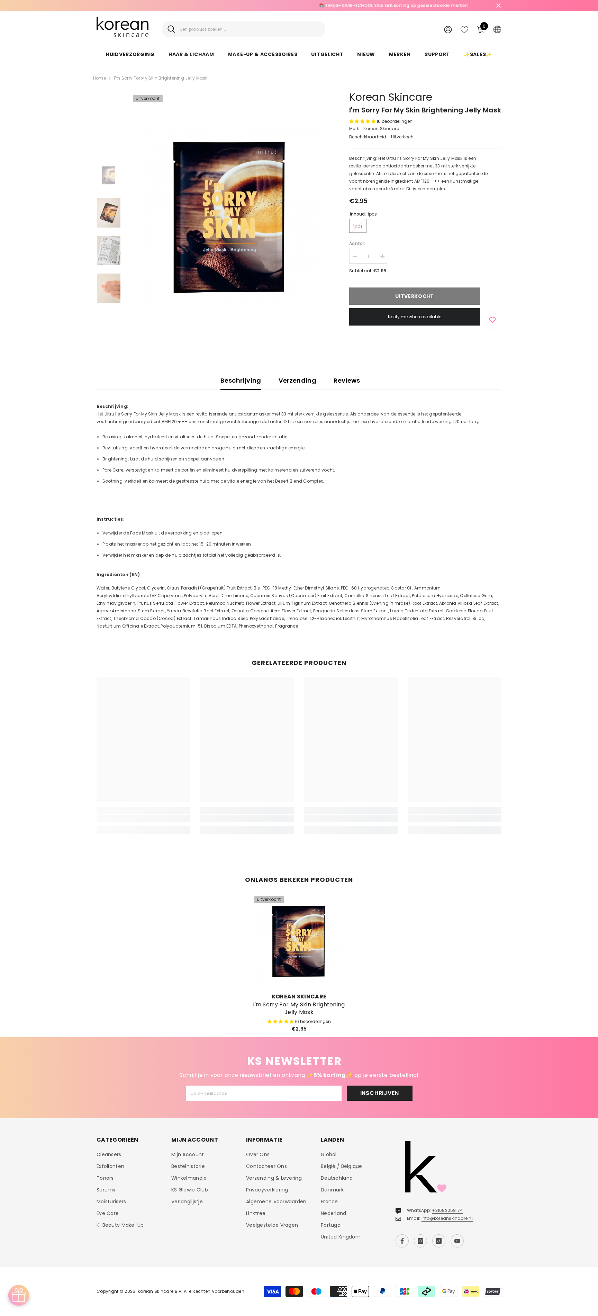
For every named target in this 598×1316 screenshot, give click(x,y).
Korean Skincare (390, 97)
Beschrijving (240, 380)
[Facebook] (402, 1241)
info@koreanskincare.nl (447, 1218)
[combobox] (250, 29)
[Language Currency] (497, 29)
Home (99, 78)
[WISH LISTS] (464, 29)
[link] (143, 818)
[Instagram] (420, 1241)
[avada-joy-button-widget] (18, 1295)
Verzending (298, 380)
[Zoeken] (243, 29)
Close (498, 6)
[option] (299, 5)
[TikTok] (438, 1241)
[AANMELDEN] (448, 29)
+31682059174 (447, 1210)
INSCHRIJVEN (379, 1093)
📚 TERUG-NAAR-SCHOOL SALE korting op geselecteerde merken (299, 5)
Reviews (347, 380)
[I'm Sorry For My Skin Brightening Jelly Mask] (299, 941)
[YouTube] (457, 1241)
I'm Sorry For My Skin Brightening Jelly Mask (299, 1008)
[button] (363, 121)
